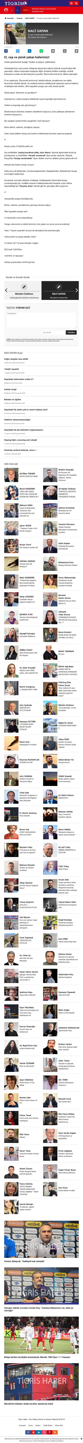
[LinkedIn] (29, 51)
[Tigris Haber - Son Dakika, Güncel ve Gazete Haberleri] (16, 3)
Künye (31, 1425)
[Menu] (71, 3)
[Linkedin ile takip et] (39, 1432)
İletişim (38, 1425)
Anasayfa (10, 18)
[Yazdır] (64, 51)
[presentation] (12, 10)
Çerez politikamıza (52, 1441)
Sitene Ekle (59, 1425)
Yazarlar (20, 18)
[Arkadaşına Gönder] (53, 51)
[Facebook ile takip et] (28, 1432)
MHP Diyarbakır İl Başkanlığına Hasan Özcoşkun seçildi (46, 10)
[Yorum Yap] (76, 51)
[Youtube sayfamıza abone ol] (33, 1432)
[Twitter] (17, 51)
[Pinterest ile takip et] (49, 1432)
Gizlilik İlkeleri (47, 1425)
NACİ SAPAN (29, 18)
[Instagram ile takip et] (44, 1432)
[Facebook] (6, 51)
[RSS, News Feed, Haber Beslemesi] (55, 1432)
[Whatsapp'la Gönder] (41, 51)
